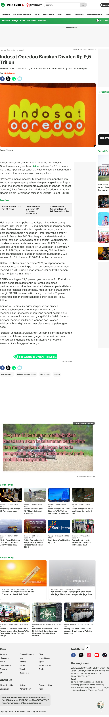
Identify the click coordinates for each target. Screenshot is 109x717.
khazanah (48, 14)
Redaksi (23, 685)
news (68, 14)
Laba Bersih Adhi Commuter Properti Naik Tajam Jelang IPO (59, 208)
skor (36, 14)
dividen (36, 166)
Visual (22, 669)
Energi (15, 20)
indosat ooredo (7, 374)
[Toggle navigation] (3, 5)
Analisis (23, 661)
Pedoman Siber (45, 685)
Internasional (5, 665)
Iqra (21, 658)
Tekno (22, 665)
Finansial (6, 20)
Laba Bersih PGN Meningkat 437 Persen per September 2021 (33, 210)
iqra (60, 14)
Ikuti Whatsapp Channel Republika (37, 357)
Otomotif (42, 20)
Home (2, 50)
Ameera (3, 654)
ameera (6, 14)
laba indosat (45, 374)
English (42, 669)
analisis (79, 14)
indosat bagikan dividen (26, 374)
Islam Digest (44, 658)
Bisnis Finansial (95, 14)
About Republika (7, 685)
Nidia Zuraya (9, 73)
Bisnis (22, 20)
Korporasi (19, 50)
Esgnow (3, 669)
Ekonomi (10, 50)
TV (1, 673)
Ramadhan (24, 673)
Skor (41, 654)
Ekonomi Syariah (22, 14)
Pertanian (31, 20)
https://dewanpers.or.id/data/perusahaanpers (21, 703)
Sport (41, 661)
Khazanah (4, 658)
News (2, 661)
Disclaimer (4, 689)
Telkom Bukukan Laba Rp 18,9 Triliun (11, 207)
